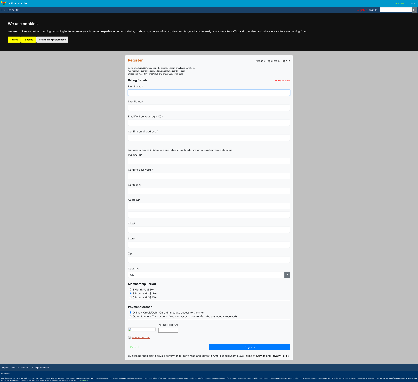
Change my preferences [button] (52, 39)
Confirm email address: (143, 131)
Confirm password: (140, 169)
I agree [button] (14, 39)
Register (250, 347)
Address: (134, 199)
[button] (413, 3)
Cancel (134, 347)
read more (84, 380)
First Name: (135, 86)
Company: (134, 184)
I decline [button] (28, 39)
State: (131, 238)
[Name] (414, 10)
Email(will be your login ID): (145, 116)
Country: (133, 268)
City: (131, 223)
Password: (135, 154)
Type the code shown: (168, 325)
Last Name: (135, 101)
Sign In (286, 60)
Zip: (130, 253)
